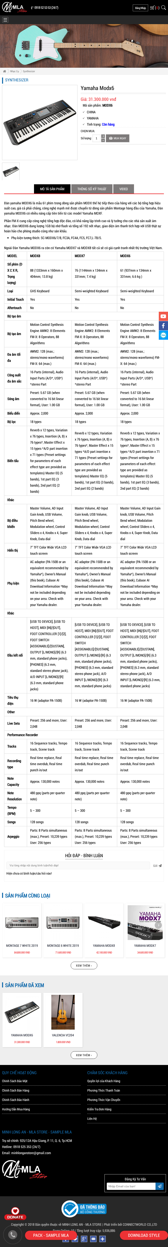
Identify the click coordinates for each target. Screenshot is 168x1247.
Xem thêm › (84, 965)
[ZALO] (163, 335)
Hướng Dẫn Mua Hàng (16, 1109)
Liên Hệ (92, 1118)
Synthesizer (29, 71)
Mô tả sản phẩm (52, 189)
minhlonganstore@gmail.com (31, 1152)
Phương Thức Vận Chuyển (103, 1099)
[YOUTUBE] (163, 316)
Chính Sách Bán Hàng (15, 1090)
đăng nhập (140, 8)
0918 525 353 (22, 1146)
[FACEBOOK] (163, 325)
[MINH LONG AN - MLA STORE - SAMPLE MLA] (14, 11)
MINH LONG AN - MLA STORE (81, 1224)
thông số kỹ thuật (91, 189)
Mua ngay (120, 138)
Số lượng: (86, 138)
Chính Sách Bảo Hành (15, 1099)
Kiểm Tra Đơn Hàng (99, 1109)
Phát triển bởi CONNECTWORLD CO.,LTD (130, 1224)
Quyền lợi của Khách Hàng (103, 1081)
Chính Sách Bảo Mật (14, 1081)
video (123, 189)
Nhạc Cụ (14, 71)
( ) (157, 7)
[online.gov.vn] (84, 1216)
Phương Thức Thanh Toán (103, 1090)
